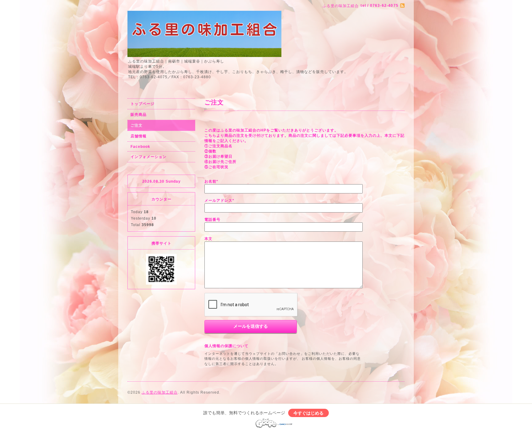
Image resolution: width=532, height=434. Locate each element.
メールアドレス (219, 200)
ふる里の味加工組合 (160, 392)
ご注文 (137, 125)
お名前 (211, 181)
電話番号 (212, 219)
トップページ (143, 104)
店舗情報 (139, 136)
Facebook (140, 146)
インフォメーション (149, 157)
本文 (208, 239)
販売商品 (139, 114)
